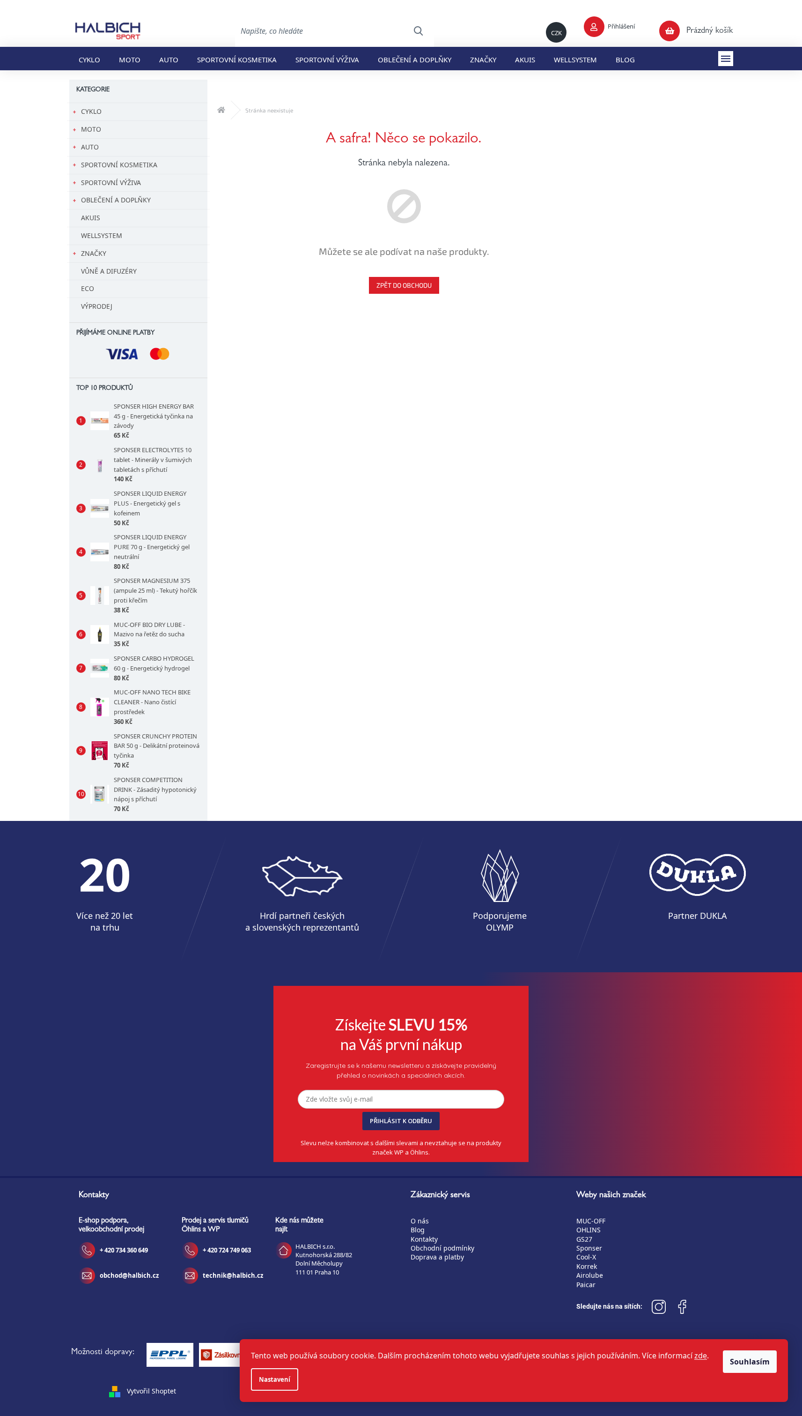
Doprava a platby (437, 1256)
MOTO (91, 129)
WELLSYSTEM (101, 235)
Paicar (586, 1284)
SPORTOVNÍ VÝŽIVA (111, 182)
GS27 (584, 1239)
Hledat (418, 31)
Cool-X (586, 1256)
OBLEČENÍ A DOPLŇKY (116, 199)
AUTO (90, 146)
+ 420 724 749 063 (227, 1250)
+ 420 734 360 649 (124, 1250)
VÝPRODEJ (96, 306)
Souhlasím (750, 1361)
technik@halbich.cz (233, 1275)
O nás (420, 1220)
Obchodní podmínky (442, 1248)
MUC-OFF (590, 1220)
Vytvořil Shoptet (151, 1390)
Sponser (589, 1248)
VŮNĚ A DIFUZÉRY (109, 271)
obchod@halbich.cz (129, 1275)
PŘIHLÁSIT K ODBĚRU (401, 1121)
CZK (556, 33)
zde (700, 1355)
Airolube (589, 1275)
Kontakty (424, 1239)
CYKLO (91, 111)
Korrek (586, 1266)
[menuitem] (89, 58)
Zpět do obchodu (404, 285)
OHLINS (588, 1229)
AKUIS (90, 217)
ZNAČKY (93, 253)
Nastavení (274, 1379)
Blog (418, 1229)
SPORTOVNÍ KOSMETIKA (119, 164)
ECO (87, 288)
